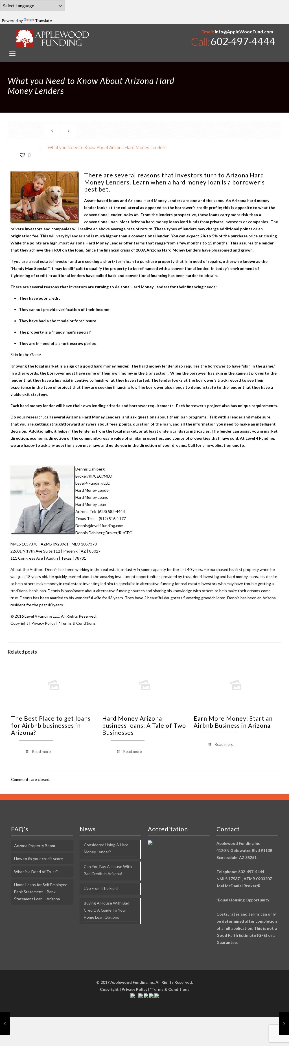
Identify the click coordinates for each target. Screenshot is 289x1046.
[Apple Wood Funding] (52, 38)
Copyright (19, 623)
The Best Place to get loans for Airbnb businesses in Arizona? (51, 725)
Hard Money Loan (90, 504)
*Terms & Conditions (77, 623)
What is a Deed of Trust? (36, 871)
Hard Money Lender (92, 490)
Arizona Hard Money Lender (96, 242)
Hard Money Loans (91, 497)
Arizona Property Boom (34, 845)
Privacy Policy (43, 623)
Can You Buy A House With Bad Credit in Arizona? (108, 870)
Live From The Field (101, 888)
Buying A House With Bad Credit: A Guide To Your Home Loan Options (106, 910)
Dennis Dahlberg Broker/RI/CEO (104, 532)
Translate (43, 20)
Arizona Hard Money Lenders (142, 286)
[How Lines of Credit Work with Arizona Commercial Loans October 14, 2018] (5, 1023)
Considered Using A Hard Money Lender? (106, 848)
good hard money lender (105, 366)
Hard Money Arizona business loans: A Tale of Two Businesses (144, 725)
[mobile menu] (12, 53)
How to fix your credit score (38, 858)
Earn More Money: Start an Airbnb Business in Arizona (233, 722)
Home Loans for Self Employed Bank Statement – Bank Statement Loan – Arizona (40, 891)
